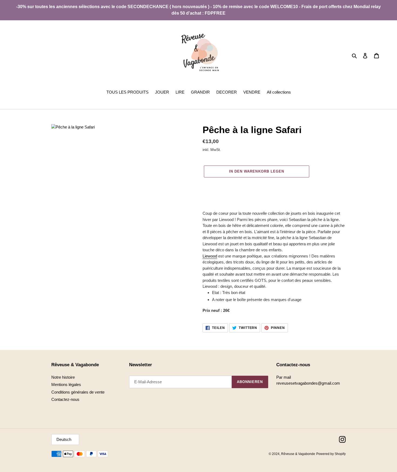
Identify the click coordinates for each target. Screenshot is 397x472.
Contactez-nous (65, 399)
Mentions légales (66, 384)
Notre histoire (63, 377)
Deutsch (63, 439)
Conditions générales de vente (78, 392)
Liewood (210, 256)
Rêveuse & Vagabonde (298, 454)
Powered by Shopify (331, 454)
